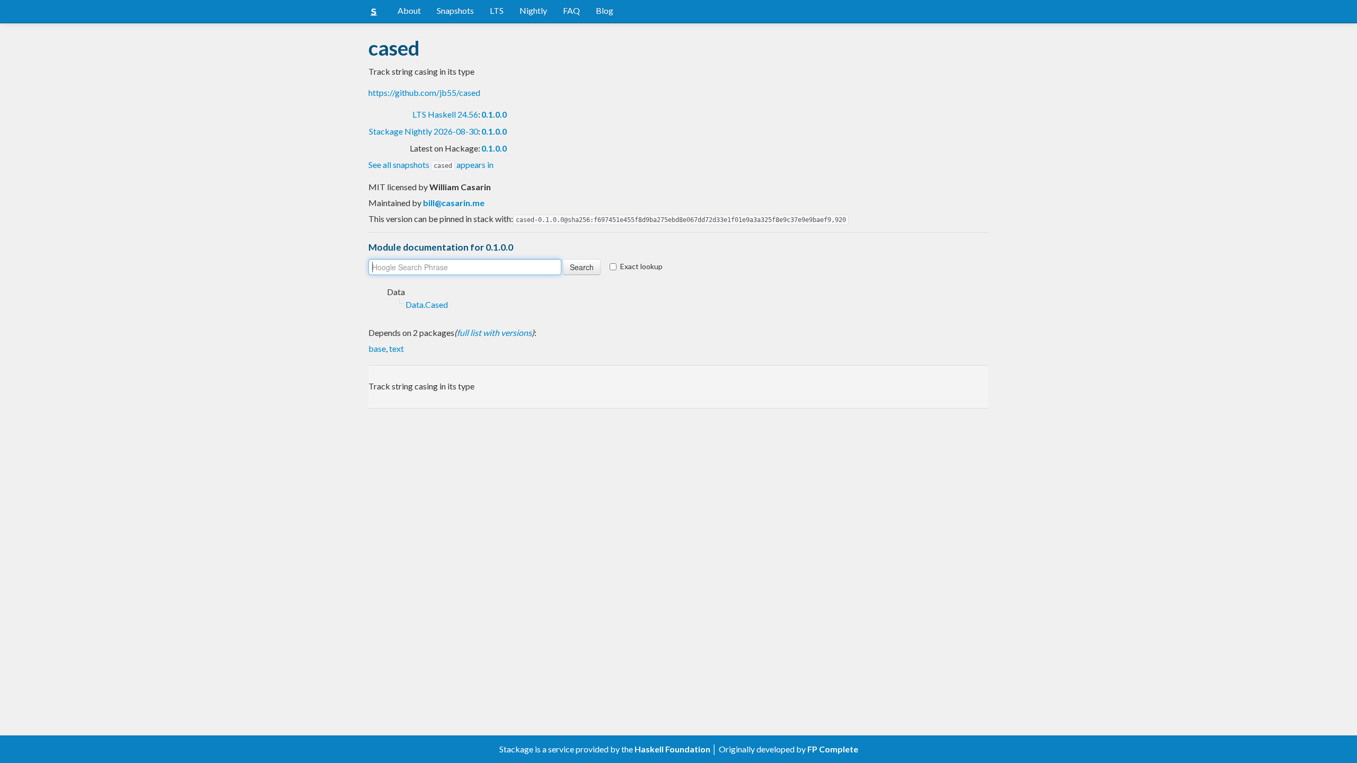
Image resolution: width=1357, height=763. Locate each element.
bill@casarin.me (453, 203)
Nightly (533, 10)
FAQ (571, 10)
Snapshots (455, 10)
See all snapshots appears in (431, 164)
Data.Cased (427, 304)
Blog (604, 10)
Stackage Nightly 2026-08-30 (423, 131)
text (396, 348)
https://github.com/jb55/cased (424, 92)
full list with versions (494, 332)
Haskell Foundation (672, 749)
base (377, 348)
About (409, 10)
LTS (497, 10)
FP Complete (832, 749)
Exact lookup (641, 266)
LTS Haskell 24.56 (445, 114)
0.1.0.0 (494, 114)
